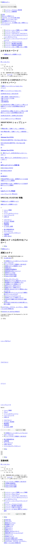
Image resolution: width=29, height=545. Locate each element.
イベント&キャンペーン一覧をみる (11, 118)
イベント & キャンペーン (11, 213)
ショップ (9, 74)
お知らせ (6, 216)
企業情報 (6, 234)
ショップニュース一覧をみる (9, 194)
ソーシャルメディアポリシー (12, 232)
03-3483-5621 (7, 258)
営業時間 (6, 224)
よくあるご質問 (8, 226)
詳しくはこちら (5, 61)
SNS (1, 453)
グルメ (6, 211)
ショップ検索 (8, 210)
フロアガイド (8, 219)
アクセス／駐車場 (9, 221)
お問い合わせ (8, 236)
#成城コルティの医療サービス (12, 54)
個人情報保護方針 (9, 229)
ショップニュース (9, 215)
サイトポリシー (8, 231)
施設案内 (6, 223)
